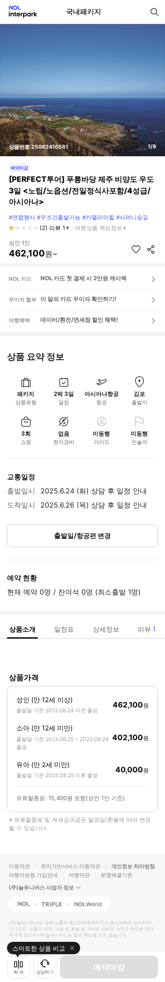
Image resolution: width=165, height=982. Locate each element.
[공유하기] (151, 249)
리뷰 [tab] (147, 629)
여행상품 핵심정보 (98, 227)
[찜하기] (136, 249)
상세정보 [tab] (106, 629)
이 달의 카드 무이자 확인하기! (78, 298)
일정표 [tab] (64, 629)
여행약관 (79, 875)
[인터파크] (19, 11)
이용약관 (19, 866)
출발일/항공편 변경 (82, 535)
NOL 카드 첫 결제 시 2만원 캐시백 (83, 278)
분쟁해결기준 (116, 875)
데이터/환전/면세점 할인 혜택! (79, 319)
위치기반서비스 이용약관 (70, 866)
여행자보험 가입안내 (33, 875)
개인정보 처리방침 (133, 866)
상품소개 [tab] (22, 629)
